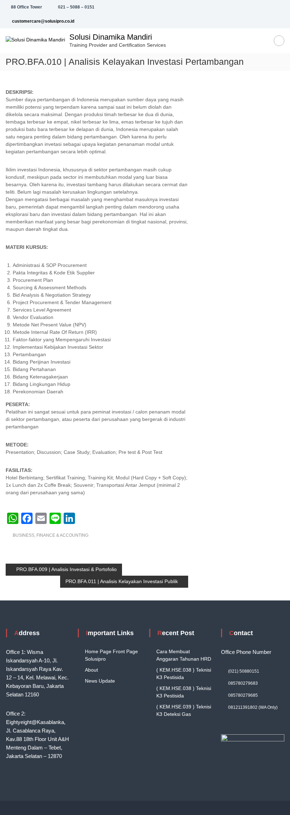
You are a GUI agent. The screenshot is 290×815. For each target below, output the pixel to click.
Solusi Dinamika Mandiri (110, 37)
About (91, 670)
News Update (100, 681)
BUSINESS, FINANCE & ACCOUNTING (50, 535)
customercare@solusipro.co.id (42, 21)
